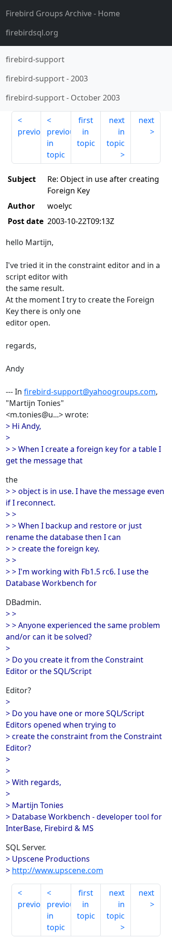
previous (29, 131)
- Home (63, 13)
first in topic (86, 131)
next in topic (116, 131)
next (146, 120)
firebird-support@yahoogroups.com (90, 391)
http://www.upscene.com (57, 870)
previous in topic (59, 143)
